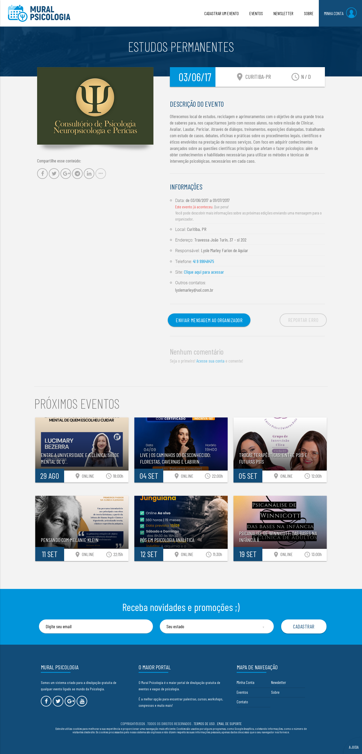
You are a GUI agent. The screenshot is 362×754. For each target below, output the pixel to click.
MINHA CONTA (333, 13)
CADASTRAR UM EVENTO (221, 13)
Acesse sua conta (210, 361)
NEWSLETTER (283, 13)
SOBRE (309, 13)
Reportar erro (303, 320)
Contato (242, 701)
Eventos (242, 692)
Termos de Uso (204, 723)
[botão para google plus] (70, 701)
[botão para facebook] (46, 701)
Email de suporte (229, 723)
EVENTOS (256, 13)
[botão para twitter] (58, 701)
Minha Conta (245, 682)
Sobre (275, 692)
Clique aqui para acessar (204, 272)
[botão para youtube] (82, 701)
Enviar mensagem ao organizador (209, 320)
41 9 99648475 (203, 261)
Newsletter (278, 682)
